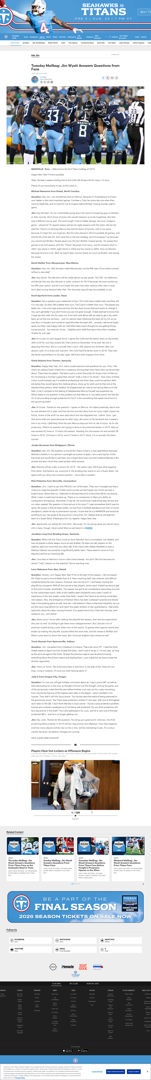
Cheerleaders (92, 1001)
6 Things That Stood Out (55, 1023)
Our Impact (129, 1019)
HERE (89, 528)
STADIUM (110, 990)
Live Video (73, 994)
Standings (37, 1010)
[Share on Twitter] (108, 79)
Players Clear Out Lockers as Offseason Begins (60, 750)
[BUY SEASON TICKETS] (75, 907)
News (55, 990)
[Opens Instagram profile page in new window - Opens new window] (48, 82)
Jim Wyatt (43, 77)
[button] (72, 884)
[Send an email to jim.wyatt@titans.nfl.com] (51, 82)
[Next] (92, 812)
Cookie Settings (97, 1071)
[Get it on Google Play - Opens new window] (83, 1051)
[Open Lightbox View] (75, 791)
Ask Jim (35, 55)
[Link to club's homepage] (6, 36)
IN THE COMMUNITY (129, 990)
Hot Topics (55, 1012)
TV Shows (73, 997)
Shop (148, 1030)
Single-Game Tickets (20, 1007)
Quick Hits (55, 1008)
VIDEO (73, 990)
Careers (148, 997)
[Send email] (112, 79)
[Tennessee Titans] (75, 1061)
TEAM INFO (37, 990)
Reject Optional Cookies (115, 1071)
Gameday (92, 994)
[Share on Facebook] (103, 79)
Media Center (129, 994)
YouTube (73, 1025)
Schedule (37, 994)
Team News (55, 994)
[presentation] (143, 884)
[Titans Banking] (68, 967)
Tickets (19, 990)
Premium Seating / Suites (20, 1019)
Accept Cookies (133, 1071)
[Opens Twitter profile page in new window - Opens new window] (45, 82)
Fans (92, 1005)
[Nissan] (53, 967)
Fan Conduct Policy (110, 1019)
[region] (75, 1072)
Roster (37, 997)
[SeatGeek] (83, 967)
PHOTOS (92, 990)
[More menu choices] (106, 37)
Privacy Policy (20, 1078)
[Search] (110, 36)
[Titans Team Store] (75, 974)
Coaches (37, 1001)
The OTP (73, 1001)
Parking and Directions (110, 1007)
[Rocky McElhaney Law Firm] (97, 967)
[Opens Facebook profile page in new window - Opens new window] (41, 82)
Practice (92, 997)
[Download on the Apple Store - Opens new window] (67, 1051)
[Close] (147, 1071)
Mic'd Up (73, 1010)
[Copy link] (116, 78)
